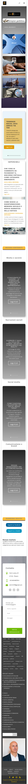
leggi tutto (6, 194)
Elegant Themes (14, 780)
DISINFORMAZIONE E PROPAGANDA (13, 213)
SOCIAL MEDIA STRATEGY (9, 729)
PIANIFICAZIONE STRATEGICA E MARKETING (14, 722)
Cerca (14, 734)
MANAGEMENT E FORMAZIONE (11, 713)
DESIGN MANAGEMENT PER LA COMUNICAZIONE (14, 466)
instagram (17, 648)
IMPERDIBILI (15, 182)
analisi (4, 639)
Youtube (21, 668)
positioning (5, 658)
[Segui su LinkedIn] (18, 590)
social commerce (7, 663)
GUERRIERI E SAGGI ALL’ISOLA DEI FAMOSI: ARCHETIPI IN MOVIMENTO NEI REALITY (14, 343)
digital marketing (7, 643)
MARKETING (6, 715)
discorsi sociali (15, 643)
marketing (18, 651)
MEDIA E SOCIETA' (8, 717)
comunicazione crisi (16, 641)
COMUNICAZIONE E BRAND (10, 697)
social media (15, 663)
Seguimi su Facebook (14, 525)
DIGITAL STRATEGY (8, 702)
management (12, 651)
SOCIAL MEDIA (8, 182)
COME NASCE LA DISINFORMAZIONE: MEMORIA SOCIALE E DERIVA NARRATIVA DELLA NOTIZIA (13, 206)
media (4, 653)
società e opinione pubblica (9, 666)
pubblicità (12, 658)
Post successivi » (19, 233)
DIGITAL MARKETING (8, 700)
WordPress (14, 781)
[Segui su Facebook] (10, 590)
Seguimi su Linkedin (14, 531)
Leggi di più (9, 147)
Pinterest (18, 656)
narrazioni (10, 653)
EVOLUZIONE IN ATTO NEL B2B (11, 676)
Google (17, 646)
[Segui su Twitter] (14, 590)
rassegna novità (18, 661)
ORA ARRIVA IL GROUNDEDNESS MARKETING (14, 684)
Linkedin (5, 651)
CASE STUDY (6, 695)
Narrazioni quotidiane (14, 87)
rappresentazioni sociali (8, 661)
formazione (11, 646)
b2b (9, 639)
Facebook (5, 646)
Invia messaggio (14, 631)
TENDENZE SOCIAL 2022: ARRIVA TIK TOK (13, 678)
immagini (5, 648)
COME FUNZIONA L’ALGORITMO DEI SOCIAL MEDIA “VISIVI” (14, 405)
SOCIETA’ (16, 771)
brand (12, 639)
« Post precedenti (9, 231)
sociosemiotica (20, 666)
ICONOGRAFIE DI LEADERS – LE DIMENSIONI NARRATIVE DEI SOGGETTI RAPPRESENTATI (14, 282)
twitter (16, 668)
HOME (5, 769)
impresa (11, 648)
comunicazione (6, 641)
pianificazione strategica (8, 656)
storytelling (5, 668)
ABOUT (11, 769)
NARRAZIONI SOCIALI (9, 720)
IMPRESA (9, 771)
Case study (18, 639)
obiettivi (16, 653)
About (14, 43)
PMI (22, 656)
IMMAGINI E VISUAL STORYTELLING (12, 706)
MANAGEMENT (7, 711)
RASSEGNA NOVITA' (8, 724)
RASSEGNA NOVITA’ (13, 773)
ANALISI (5, 693)
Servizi (14, 65)
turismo (11, 668)
